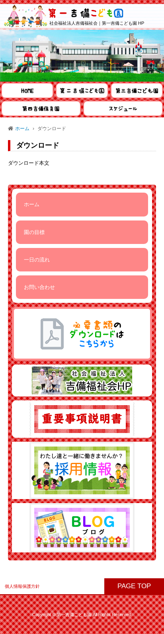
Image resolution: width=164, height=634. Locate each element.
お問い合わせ (39, 287)
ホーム (22, 128)
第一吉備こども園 (74, 614)
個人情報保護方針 (22, 586)
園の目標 (34, 232)
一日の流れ (37, 260)
